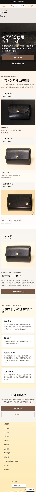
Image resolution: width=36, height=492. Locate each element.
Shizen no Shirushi (15, 491)
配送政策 (6, 449)
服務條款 (6, 465)
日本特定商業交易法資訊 (11, 461)
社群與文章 (7, 440)
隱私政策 (6, 457)
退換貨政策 (7, 453)
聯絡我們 (18, 414)
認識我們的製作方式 (18, 63)
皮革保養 (6, 436)
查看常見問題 (18, 408)
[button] (4, 6)
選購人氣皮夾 (18, 57)
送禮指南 (6, 428)
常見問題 (6, 424)
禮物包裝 (6, 432)
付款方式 (6, 444)
